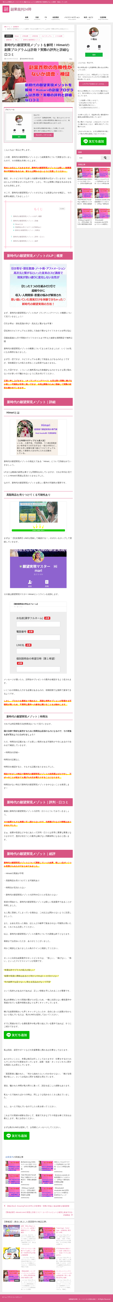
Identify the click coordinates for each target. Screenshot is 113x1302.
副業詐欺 (9, 40)
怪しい (17, 40)
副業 (26, 18)
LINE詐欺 (35, 36)
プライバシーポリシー (15, 1297)
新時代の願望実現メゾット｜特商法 (27, 230)
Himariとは (19, 224)
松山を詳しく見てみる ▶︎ (44, 135)
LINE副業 (25, 36)
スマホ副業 (58, 36)
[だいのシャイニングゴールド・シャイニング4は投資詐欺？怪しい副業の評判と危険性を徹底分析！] (55, 1280)
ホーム (4, 1297)
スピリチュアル (47, 36)
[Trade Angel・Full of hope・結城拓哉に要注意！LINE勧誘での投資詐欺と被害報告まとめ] (55, 1236)
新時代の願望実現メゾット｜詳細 (25, 221)
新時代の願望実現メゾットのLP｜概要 (27, 216)
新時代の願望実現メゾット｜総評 (25, 241)
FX (46, 18)
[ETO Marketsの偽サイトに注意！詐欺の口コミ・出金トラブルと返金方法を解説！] (55, 1258)
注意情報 (103, 18)
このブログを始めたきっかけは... (93, 84)
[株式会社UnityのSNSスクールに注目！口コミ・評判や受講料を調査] (21, 1166)
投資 (37, 18)
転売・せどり (88, 18)
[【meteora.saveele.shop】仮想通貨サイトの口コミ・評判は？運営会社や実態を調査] (54, 1179)
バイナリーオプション (72, 18)
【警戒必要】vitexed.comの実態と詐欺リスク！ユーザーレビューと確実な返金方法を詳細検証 (39, 1213)
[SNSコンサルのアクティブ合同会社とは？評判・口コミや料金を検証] (54, 1166)
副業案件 (9, 36)
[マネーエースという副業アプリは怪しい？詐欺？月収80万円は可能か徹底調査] (20, 1258)
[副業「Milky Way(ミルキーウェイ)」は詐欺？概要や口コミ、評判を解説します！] (20, 1235)
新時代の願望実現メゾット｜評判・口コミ (29, 237)
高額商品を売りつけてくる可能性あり (28, 227)
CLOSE (62, 208)
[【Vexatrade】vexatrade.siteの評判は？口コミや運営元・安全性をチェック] (54, 1192)
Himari (17, 36)
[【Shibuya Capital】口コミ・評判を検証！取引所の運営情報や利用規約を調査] (21, 1192)
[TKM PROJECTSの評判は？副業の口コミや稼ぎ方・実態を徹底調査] (21, 1179)
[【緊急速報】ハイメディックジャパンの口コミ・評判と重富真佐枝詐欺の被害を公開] (20, 1280)
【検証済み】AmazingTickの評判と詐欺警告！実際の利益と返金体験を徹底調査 (37, 1206)
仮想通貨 (55, 18)
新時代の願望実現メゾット (31, 40)
